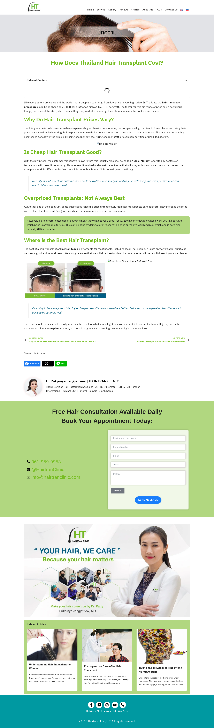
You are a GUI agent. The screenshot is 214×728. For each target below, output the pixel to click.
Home (90, 9)
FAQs (159, 9)
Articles (135, 9)
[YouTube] (115, 705)
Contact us (171, 9)
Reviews (123, 9)
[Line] (107, 705)
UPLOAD (118, 490)
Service (101, 9)
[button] (185, 80)
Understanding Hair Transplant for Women (50, 667)
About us (147, 9)
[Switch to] (181, 9)
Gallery (112, 9)
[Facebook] (91, 705)
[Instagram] (99, 705)
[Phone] (123, 705)
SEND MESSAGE (148, 500)
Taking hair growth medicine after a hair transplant (160, 670)
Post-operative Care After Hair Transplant (102, 668)
